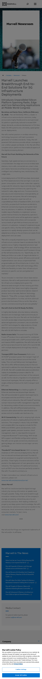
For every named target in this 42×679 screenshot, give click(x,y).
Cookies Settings (21, 669)
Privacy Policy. (18, 664)
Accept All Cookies (21, 675)
